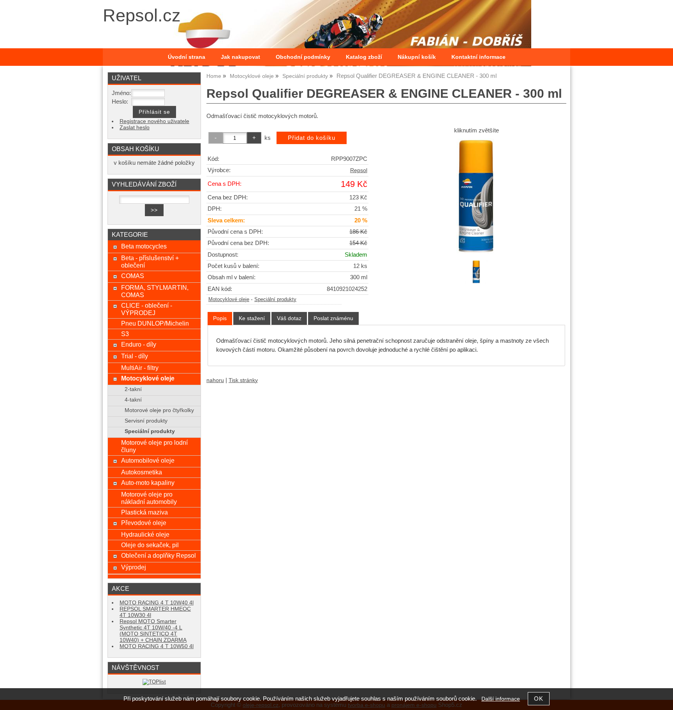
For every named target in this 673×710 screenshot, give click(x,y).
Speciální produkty (275, 299)
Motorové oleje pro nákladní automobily (149, 498)
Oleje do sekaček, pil (150, 544)
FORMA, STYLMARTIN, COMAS (155, 291)
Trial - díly (134, 355)
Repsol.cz (142, 15)
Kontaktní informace (478, 57)
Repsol (358, 170)
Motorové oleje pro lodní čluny (154, 446)
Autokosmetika (141, 472)
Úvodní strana (186, 57)
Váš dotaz (289, 318)
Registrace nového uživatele (154, 121)
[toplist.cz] (154, 682)
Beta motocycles (144, 246)
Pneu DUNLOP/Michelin (155, 323)
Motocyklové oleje (228, 299)
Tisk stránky (243, 380)
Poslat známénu (333, 318)
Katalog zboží (364, 57)
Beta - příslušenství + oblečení (150, 261)
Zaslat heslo (135, 127)
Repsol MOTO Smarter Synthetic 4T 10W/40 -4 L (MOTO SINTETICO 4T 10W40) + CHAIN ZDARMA (153, 630)
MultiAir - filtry (140, 367)
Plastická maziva (144, 512)
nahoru (215, 380)
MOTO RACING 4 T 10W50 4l (157, 646)
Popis (220, 318)
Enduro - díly (138, 344)
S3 (125, 333)
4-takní (133, 400)
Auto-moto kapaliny (147, 482)
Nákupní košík (417, 57)
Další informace (500, 699)
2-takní (133, 389)
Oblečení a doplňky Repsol (158, 555)
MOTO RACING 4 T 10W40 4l (157, 603)
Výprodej (133, 567)
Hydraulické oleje (145, 534)
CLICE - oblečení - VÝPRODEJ (146, 309)
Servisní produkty (146, 421)
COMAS (132, 275)
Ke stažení (252, 318)
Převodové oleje (143, 522)
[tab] (220, 318)
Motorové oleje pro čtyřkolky (159, 410)
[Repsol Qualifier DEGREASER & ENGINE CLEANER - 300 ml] (476, 196)
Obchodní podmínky (303, 57)
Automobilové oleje (147, 460)
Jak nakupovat (240, 57)
